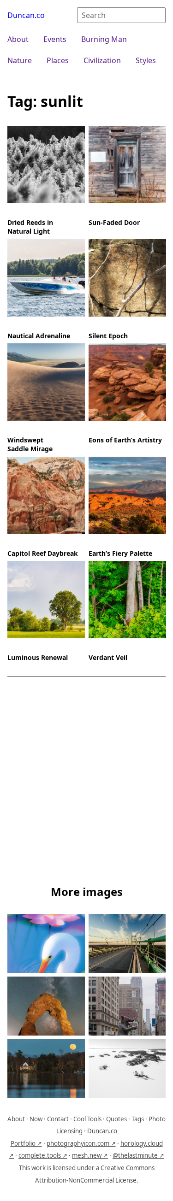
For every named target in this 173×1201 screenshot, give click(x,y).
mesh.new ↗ (90, 1155)
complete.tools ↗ (42, 1155)
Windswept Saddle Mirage (30, 444)
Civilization (102, 60)
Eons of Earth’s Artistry (125, 440)
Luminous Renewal (37, 657)
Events (54, 39)
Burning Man (104, 39)
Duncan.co (26, 15)
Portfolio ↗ (26, 1143)
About (18, 39)
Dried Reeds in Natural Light (30, 226)
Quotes (116, 1119)
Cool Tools (87, 1119)
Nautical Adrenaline (38, 335)
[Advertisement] (86, 782)
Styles (146, 60)
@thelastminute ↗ (138, 1155)
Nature (19, 60)
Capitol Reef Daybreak (42, 552)
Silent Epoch (108, 335)
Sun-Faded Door (114, 222)
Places (58, 60)
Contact (58, 1119)
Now (36, 1119)
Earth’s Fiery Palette (120, 552)
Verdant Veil (108, 657)
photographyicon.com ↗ (81, 1143)
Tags (137, 1119)
